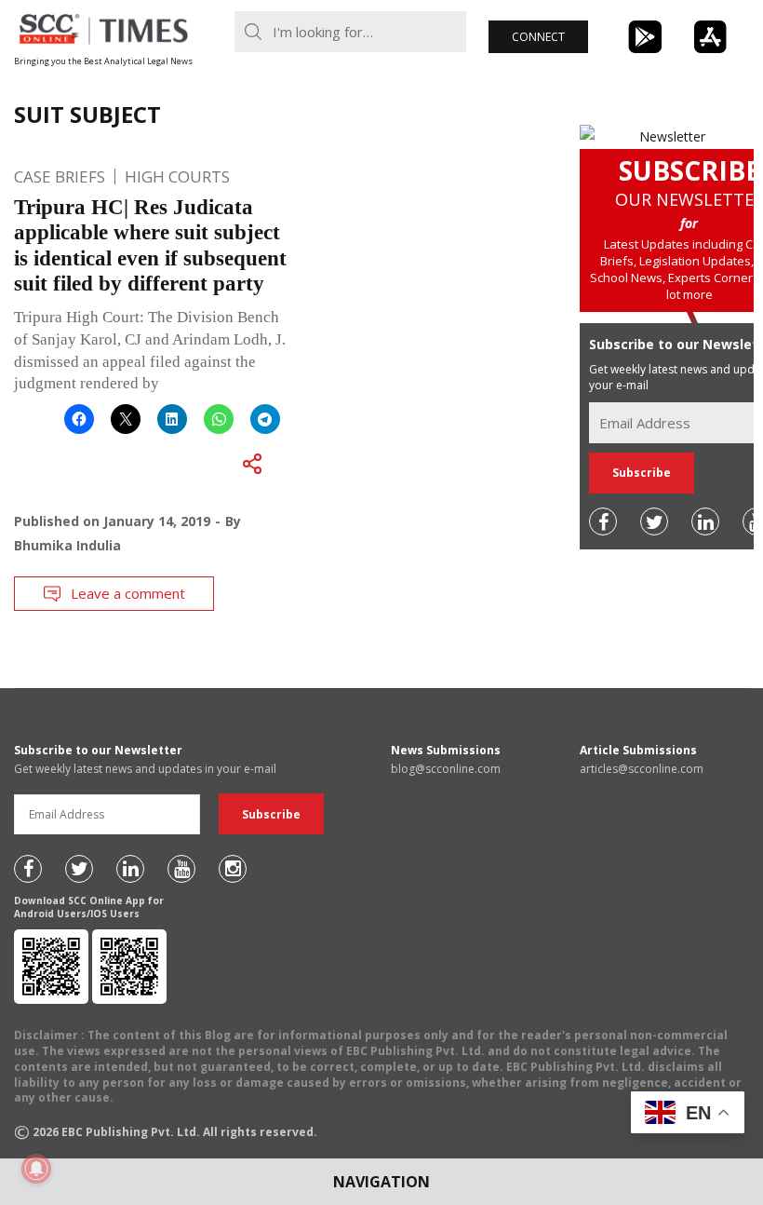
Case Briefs (59, 176)
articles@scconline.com (641, 769)
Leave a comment (128, 593)
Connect (538, 37)
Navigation (381, 1181)
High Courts (177, 176)
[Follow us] (603, 521)
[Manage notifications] (36, 1169)
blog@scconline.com (446, 769)
